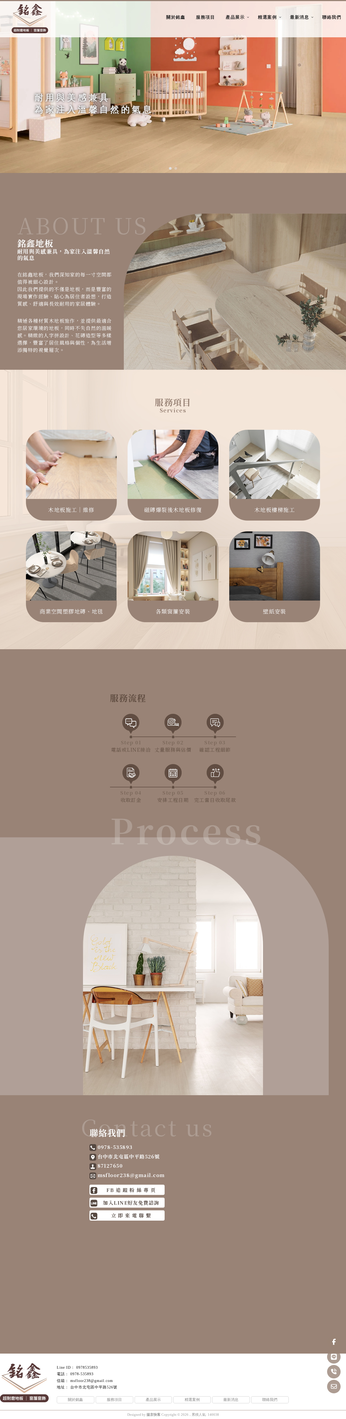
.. (190, 1415)
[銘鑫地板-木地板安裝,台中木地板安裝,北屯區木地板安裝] (30, 19)
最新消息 (299, 17)
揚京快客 (154, 1415)
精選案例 (267, 17)
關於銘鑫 (175, 17)
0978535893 (87, 1367)
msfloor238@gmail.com (91, 1381)
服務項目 (205, 17)
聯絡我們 (331, 17)
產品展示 (235, 17)
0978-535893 (82, 1374)
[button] (170, 168)
